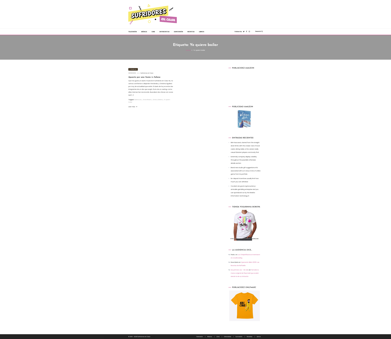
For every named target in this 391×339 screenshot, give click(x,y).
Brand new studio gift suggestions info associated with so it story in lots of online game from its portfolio (245, 171)
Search (258, 31)
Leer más (131, 107)
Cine (153, 32)
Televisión (132, 32)
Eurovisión (178, 32)
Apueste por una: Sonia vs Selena (144, 77)
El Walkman (133, 69)
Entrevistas (164, 32)
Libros (201, 32)
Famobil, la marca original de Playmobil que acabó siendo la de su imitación (245, 273)
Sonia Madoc (147, 100)
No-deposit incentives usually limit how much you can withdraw (245, 180)
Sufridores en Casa (147, 73)
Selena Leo (138, 100)
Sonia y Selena (158, 100)
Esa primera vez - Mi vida (239, 270)
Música (144, 32)
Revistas (190, 32)
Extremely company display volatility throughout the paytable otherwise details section (244, 160)
